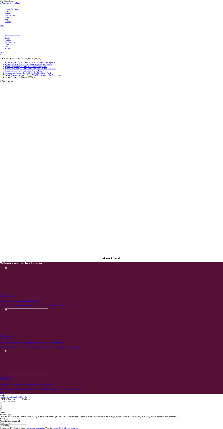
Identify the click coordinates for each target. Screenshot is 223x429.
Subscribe (4, 426)
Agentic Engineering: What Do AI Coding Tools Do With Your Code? (30, 69)
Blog (2, 393)
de (3, 26)
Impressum (31, 428)
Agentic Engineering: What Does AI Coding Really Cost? (26, 67)
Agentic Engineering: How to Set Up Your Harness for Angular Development (33, 75)
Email (3, 423)
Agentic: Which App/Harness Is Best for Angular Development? (28, 65)
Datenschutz (40, 428)
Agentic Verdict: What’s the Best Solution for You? (23, 71)
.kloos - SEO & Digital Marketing (65, 428)
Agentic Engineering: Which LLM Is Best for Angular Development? (30, 62)
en (1, 26)
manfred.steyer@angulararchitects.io (13, 397)
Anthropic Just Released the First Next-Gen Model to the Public (28, 73)
